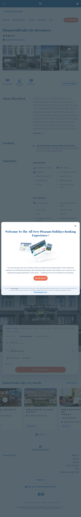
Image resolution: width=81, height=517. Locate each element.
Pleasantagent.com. (40, 292)
